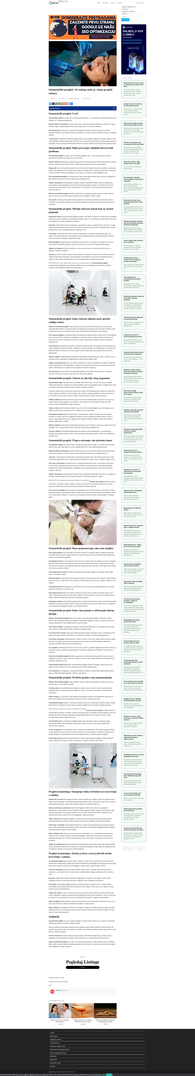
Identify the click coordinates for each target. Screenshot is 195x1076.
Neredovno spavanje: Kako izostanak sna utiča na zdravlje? (134, 143)
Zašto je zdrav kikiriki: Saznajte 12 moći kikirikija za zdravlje (105, 1020)
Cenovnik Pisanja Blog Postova (60, 1049)
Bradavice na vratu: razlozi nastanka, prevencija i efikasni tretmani (133, 718)
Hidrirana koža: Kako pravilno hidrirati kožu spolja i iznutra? (133, 124)
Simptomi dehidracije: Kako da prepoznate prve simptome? (133, 353)
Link (50, 985)
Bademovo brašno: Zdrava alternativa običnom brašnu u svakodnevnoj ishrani (133, 371)
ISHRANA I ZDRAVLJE (73, 98)
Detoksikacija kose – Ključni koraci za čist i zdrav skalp (132, 545)
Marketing (53, 1056)
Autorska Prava (54, 1043)
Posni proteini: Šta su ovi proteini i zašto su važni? (131, 642)
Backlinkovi (53, 1059)
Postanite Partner (55, 1063)
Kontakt (52, 1066)
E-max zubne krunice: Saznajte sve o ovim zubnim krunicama (133, 682)
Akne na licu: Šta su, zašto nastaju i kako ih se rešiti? (132, 162)
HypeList (53, 98)
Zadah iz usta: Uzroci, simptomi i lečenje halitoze (60, 1020)
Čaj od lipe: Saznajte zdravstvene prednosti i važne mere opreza (133, 392)
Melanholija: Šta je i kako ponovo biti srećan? (132, 621)
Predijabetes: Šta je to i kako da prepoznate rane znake (134, 755)
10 (139, 848)
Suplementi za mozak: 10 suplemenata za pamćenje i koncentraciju (132, 471)
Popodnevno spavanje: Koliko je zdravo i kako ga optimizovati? (133, 431)
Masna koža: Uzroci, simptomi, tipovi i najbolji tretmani (133, 526)
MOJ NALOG (54, 1036)
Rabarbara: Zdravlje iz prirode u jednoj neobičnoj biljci (133, 411)
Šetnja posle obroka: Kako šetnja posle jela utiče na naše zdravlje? (133, 202)
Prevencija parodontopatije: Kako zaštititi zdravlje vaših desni (133, 775)
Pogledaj (82, 967)
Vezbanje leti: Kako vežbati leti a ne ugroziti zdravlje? (133, 318)
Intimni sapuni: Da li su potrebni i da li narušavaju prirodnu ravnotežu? (132, 259)
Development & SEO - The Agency (67, 1071)
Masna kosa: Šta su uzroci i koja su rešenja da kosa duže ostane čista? (134, 84)
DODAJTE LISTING (55, 1039)
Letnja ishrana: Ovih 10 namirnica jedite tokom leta (133, 335)
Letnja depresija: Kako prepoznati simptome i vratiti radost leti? (133, 662)
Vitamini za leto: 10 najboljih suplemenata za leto (133, 491)
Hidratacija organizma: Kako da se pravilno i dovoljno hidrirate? (134, 298)
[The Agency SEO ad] (83, 27)
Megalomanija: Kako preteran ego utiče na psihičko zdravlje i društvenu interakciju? (133, 223)
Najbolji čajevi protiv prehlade (58, 981)
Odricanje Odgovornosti (57, 1046)
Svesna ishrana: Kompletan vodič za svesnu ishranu (132, 565)
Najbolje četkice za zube (56, 978)
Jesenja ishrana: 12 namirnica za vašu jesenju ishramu (133, 104)
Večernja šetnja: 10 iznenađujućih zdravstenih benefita (132, 278)
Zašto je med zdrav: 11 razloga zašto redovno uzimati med (82, 1020)
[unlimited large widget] (133, 49)
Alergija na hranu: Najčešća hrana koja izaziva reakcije (132, 699)
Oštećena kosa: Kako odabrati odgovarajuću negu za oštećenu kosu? (133, 737)
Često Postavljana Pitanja (58, 1053)
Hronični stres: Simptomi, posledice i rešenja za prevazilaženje (132, 600)
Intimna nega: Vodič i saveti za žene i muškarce (133, 241)
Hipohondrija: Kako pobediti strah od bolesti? (133, 809)
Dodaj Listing (139, 3)
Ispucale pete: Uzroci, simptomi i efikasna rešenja (132, 451)
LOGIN (52, 1033)
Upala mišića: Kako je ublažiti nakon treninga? (133, 582)
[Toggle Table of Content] (113, 108)
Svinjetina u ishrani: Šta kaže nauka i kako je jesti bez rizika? (133, 829)
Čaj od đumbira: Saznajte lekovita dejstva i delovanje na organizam (133, 179)
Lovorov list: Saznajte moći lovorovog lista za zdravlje (132, 794)
